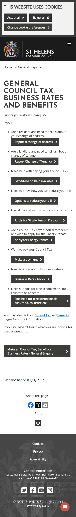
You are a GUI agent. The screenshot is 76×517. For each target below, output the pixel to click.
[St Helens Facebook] (33, 492)
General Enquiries (30, 67)
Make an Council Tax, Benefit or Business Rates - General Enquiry (30, 351)
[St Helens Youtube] (41, 492)
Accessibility (38, 459)
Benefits (63, 315)
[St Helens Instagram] (50, 492)
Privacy (38, 451)
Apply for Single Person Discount (38, 220)
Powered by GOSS (38, 506)
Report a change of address (34, 142)
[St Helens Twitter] (24, 492)
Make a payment (26, 259)
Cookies (38, 444)
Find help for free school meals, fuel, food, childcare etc (36, 301)
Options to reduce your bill (33, 201)
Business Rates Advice (30, 279)
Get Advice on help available (34, 181)
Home (8, 67)
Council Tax (43, 315)
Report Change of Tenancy (33, 161)
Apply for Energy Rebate (32, 240)
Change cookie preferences (26, 27)
